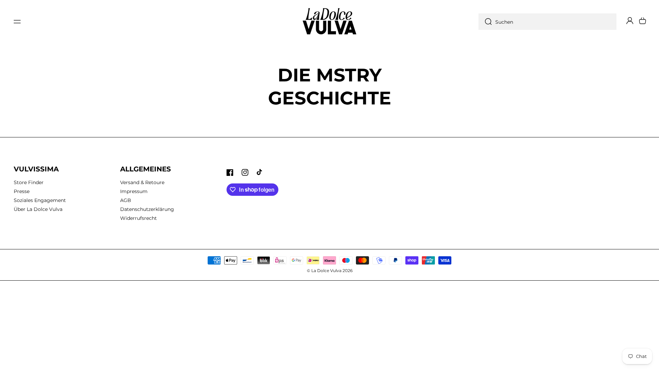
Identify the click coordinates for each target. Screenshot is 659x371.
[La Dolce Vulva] (330, 21)
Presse (22, 191)
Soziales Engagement (40, 200)
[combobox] (547, 21)
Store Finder (29, 182)
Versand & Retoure (142, 182)
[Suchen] (486, 21)
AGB (125, 200)
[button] (17, 21)
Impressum (134, 191)
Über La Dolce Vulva (38, 209)
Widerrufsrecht (138, 218)
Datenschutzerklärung (147, 209)
